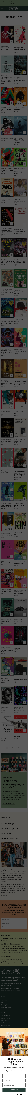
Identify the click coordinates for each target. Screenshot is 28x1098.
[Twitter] (7, 1094)
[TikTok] (17, 1094)
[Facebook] (10, 1094)
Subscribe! (14, 1090)
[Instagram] (14, 1094)
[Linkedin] (21, 1094)
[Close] (26, 1030)
